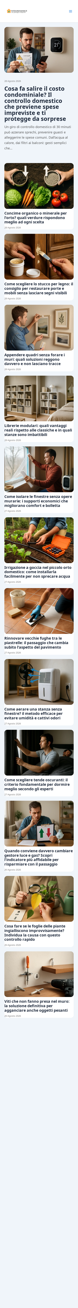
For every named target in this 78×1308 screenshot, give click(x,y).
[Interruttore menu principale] (70, 11)
